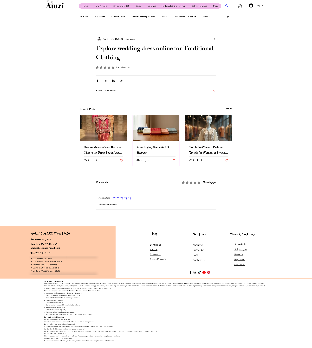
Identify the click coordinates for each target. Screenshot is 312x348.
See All (229, 109)
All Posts (84, 17)
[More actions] (214, 39)
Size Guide (100, 17)
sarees (164, 17)
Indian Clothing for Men (143, 17)
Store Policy (241, 244)
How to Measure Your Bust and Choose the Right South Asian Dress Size (103, 150)
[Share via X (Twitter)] (105, 80)
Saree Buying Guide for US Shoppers (152, 150)
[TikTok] (199, 272)
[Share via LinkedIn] (113, 80)
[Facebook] (190, 272)
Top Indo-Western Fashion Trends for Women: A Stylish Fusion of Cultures (207, 150)
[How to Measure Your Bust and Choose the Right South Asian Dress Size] (103, 128)
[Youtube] (204, 272)
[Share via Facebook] (97, 80)
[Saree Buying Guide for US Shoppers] (156, 128)
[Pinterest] (208, 272)
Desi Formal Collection (185, 17)
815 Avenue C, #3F (41, 239)
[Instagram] (195, 272)
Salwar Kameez (118, 17)
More (205, 17)
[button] (240, 6)
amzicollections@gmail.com (45, 248)
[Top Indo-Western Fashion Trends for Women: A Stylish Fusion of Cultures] (208, 128)
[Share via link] (121, 80)
